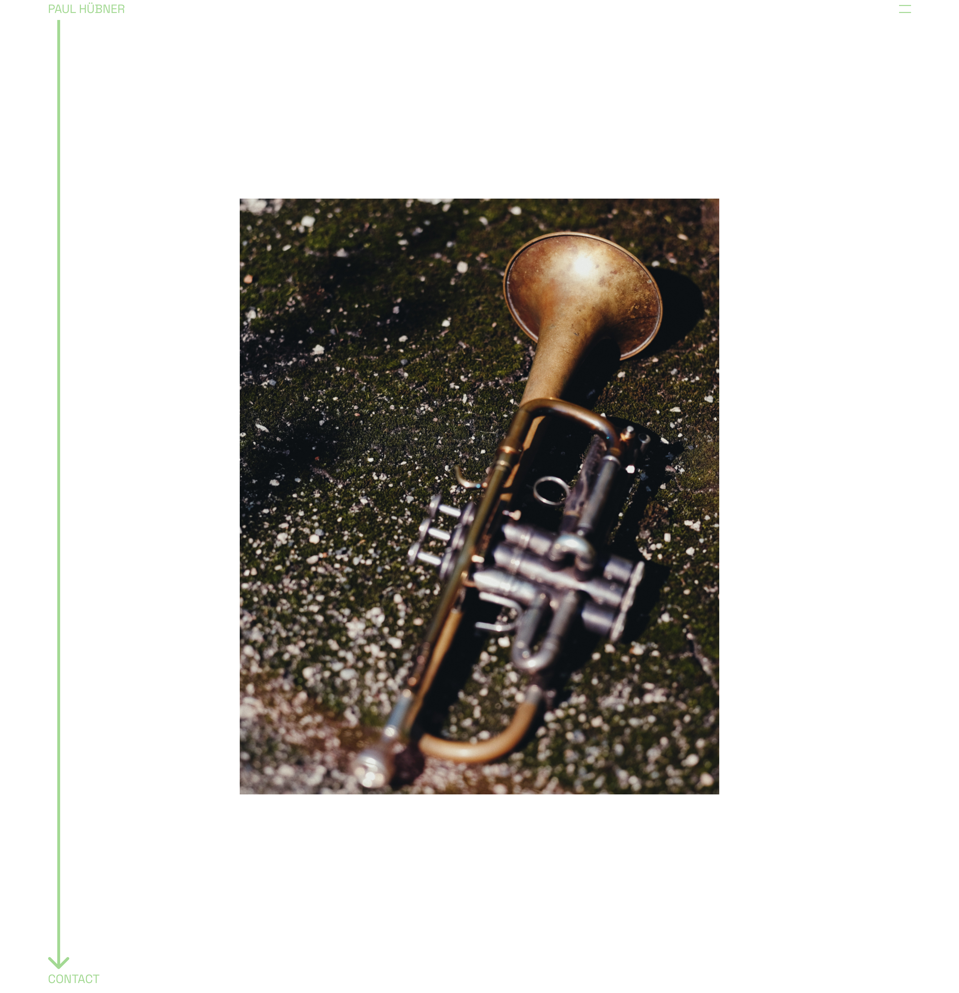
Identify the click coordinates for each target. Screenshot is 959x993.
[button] (905, 9)
